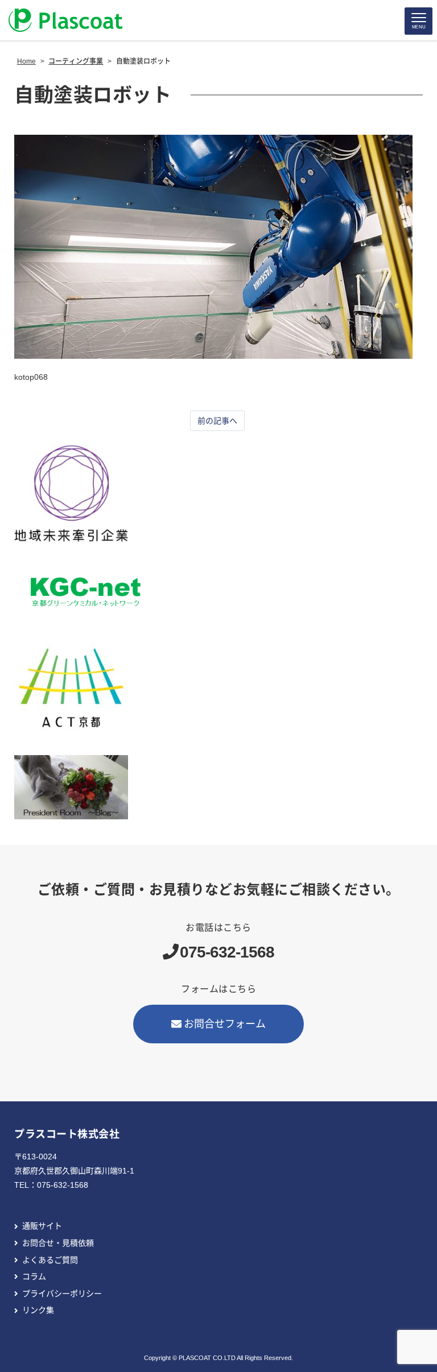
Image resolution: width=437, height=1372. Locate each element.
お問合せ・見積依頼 (58, 1242)
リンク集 (38, 1310)
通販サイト (42, 1225)
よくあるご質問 (50, 1260)
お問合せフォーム (225, 1024)
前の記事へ (217, 420)
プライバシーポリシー (62, 1293)
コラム (34, 1276)
